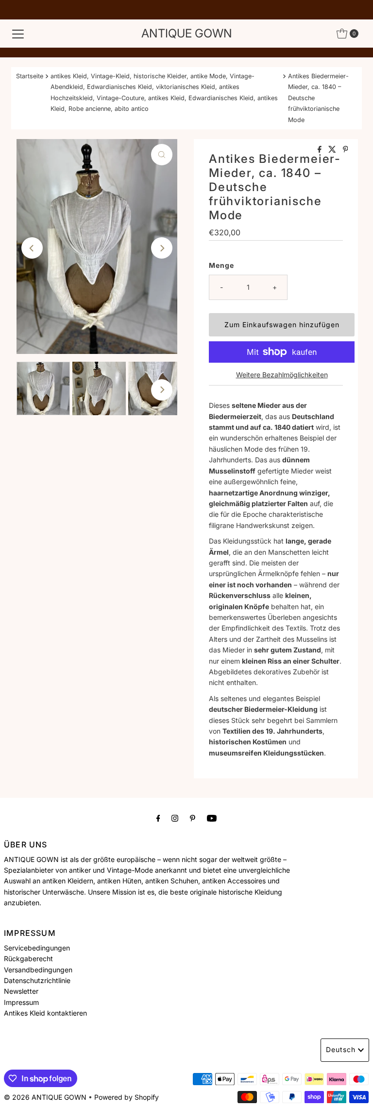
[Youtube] (212, 817)
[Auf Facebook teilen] (320, 150)
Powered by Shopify (126, 1097)
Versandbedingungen (38, 970)
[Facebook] (158, 817)
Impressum (21, 1002)
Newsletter (21, 991)
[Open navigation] (18, 33)
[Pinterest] (192, 817)
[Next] (161, 248)
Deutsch (341, 1049)
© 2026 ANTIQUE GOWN (45, 1097)
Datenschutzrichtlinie (37, 980)
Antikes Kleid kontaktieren (45, 1013)
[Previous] (32, 248)
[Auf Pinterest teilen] (345, 150)
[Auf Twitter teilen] (333, 150)
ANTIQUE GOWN (186, 33)
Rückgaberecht (28, 958)
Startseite (29, 76)
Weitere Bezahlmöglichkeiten (282, 374)
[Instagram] (174, 817)
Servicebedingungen (37, 948)
